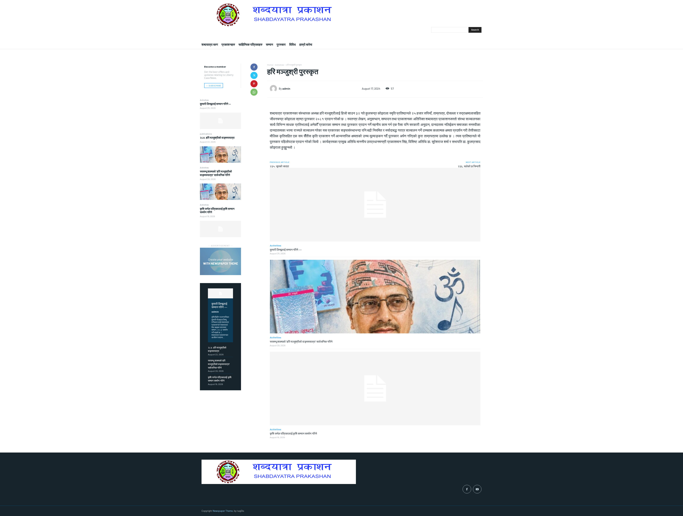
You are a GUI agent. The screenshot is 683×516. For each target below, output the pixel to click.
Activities (204, 100)
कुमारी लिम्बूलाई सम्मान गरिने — (215, 103)
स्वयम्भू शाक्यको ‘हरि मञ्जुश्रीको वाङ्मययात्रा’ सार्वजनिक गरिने (216, 173)
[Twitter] (254, 75)
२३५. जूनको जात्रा (279, 166)
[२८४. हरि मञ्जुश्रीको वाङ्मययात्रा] (220, 154)
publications (206, 133)
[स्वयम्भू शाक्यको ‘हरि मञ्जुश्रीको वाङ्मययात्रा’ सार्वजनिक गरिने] (220, 191)
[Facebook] (254, 67)
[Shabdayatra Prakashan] (341, 15)
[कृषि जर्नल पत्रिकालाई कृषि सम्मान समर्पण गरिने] (220, 229)
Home (270, 64)
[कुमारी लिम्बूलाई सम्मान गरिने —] (220, 121)
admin (215, 311)
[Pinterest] (254, 83)
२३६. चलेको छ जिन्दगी (469, 166)
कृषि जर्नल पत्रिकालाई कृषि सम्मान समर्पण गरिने (293, 433)
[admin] (274, 88)
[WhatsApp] (254, 92)
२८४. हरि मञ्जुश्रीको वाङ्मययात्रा (217, 137)
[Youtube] (477, 489)
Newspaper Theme (223, 510)
